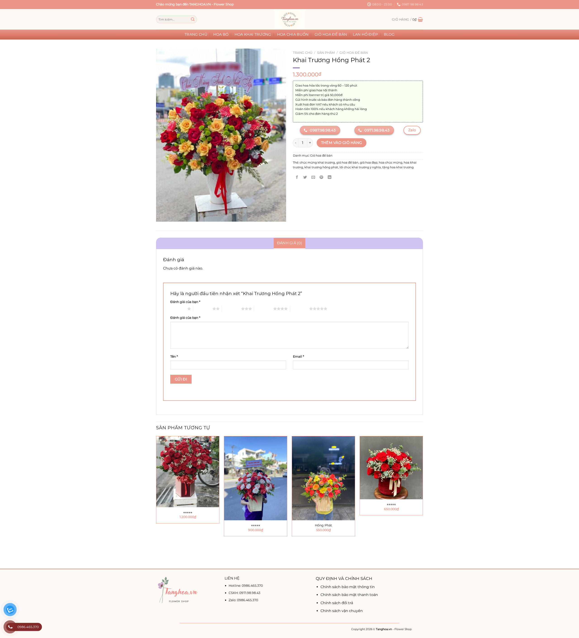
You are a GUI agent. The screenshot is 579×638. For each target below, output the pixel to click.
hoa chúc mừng (390, 162)
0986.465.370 (252, 586)
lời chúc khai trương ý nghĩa (360, 167)
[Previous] (156, 502)
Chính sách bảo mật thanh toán (349, 595)
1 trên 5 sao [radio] (177, 308)
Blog (389, 34)
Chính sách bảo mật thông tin (347, 587)
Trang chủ (196, 34)
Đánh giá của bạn (185, 302)
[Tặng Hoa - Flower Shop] (289, 19)
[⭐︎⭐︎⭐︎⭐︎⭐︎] (187, 471)
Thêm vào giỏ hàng (341, 143)
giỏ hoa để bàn (347, 162)
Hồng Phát (323, 525)
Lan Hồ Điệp (365, 34)
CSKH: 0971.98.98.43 (244, 593)
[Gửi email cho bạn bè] (313, 177)
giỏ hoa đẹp (368, 162)
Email (298, 356)
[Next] (422, 502)
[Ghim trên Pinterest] (321, 177)
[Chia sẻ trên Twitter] (305, 177)
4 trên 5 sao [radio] (263, 308)
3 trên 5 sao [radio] (231, 308)
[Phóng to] (162, 216)
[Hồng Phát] (323, 478)
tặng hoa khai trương (398, 167)
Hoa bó (221, 34)
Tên (174, 356)
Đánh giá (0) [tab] (289, 243)
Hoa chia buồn (293, 34)
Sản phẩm (326, 52)
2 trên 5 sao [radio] (202, 308)
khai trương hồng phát (321, 167)
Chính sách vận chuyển (341, 611)
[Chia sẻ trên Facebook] (297, 177)
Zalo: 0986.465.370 (243, 600)
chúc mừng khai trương (317, 162)
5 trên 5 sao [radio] (299, 308)
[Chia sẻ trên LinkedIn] (329, 177)
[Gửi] (193, 19)
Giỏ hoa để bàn (331, 34)
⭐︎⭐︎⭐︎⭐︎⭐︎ (187, 512)
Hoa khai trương (253, 34)
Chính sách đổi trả (336, 603)
